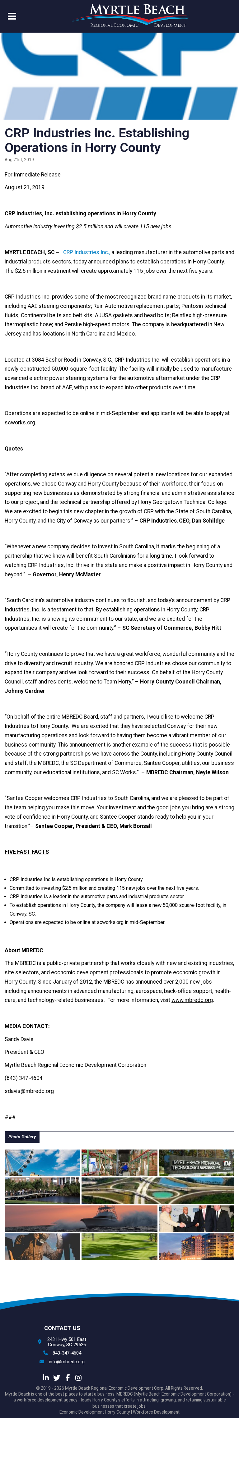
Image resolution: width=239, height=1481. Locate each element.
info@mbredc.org (67, 1361)
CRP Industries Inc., (86, 252)
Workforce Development (156, 1412)
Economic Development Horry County (94, 1412)
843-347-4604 (67, 1353)
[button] (11, 17)
